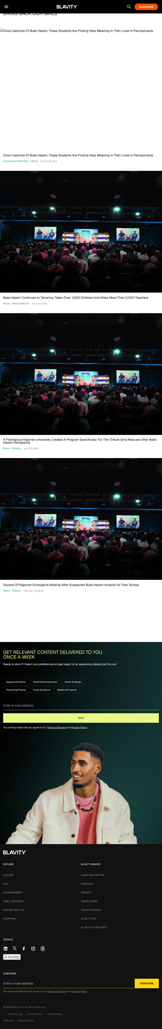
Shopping (9, 918)
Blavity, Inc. (18, 1007)
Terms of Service (56, 727)
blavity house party (94, 927)
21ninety (86, 892)
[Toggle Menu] (6, 6)
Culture (8, 875)
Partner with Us (13, 910)
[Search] (129, 7)
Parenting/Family (16, 689)
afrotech (87, 883)
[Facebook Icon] (23, 948)
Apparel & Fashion (16, 682)
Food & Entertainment (45, 682)
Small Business (13, 901)
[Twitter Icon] (15, 948)
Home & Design (73, 682)
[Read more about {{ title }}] (81, 89)
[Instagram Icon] (33, 948)
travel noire (89, 901)
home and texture (92, 875)
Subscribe (146, 7)
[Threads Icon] (42, 948)
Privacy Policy (79, 727)
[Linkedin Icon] (5, 948)
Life (5, 883)
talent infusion (91, 910)
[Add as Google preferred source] (12, 957)
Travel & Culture (41, 689)
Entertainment (13, 892)
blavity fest (89, 918)
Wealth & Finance (66, 689)
